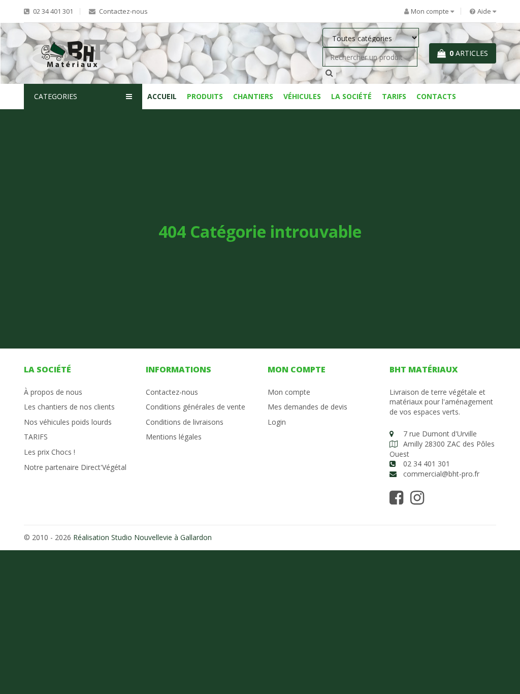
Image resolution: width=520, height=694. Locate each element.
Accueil (162, 96)
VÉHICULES (302, 96)
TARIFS (394, 96)
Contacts (436, 96)
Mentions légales (174, 436)
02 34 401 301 (52, 11)
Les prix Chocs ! (49, 452)
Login (277, 422)
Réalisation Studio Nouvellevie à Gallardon (142, 537)
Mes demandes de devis (307, 407)
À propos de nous (53, 392)
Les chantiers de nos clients (69, 407)
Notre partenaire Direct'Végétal (75, 467)
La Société (351, 96)
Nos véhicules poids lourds (68, 422)
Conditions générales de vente (195, 407)
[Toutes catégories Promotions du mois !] (370, 38)
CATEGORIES (55, 96)
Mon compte (289, 392)
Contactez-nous (123, 11)
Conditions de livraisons (184, 422)
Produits (205, 96)
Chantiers (253, 96)
